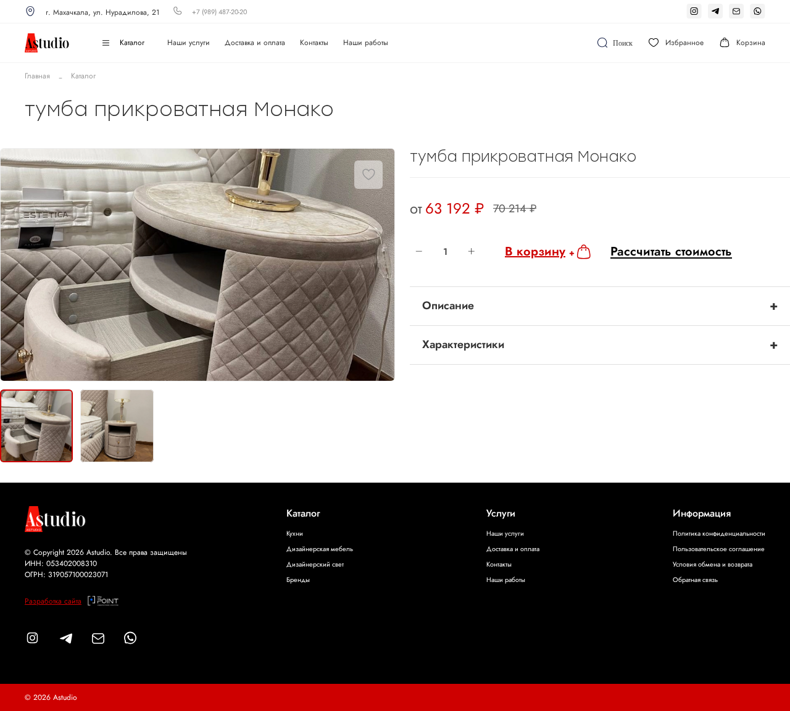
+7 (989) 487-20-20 (219, 12)
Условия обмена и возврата (712, 564)
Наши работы (365, 42)
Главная (37, 75)
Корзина (750, 42)
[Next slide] (380, 265)
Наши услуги (188, 42)
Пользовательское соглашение (719, 549)
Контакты (314, 42)
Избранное (684, 42)
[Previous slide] (15, 265)
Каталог (132, 42)
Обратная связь (695, 579)
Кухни (294, 533)
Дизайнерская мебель (319, 549)
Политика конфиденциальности (719, 533)
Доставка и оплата (255, 42)
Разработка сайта (53, 601)
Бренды (298, 579)
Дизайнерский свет (315, 564)
